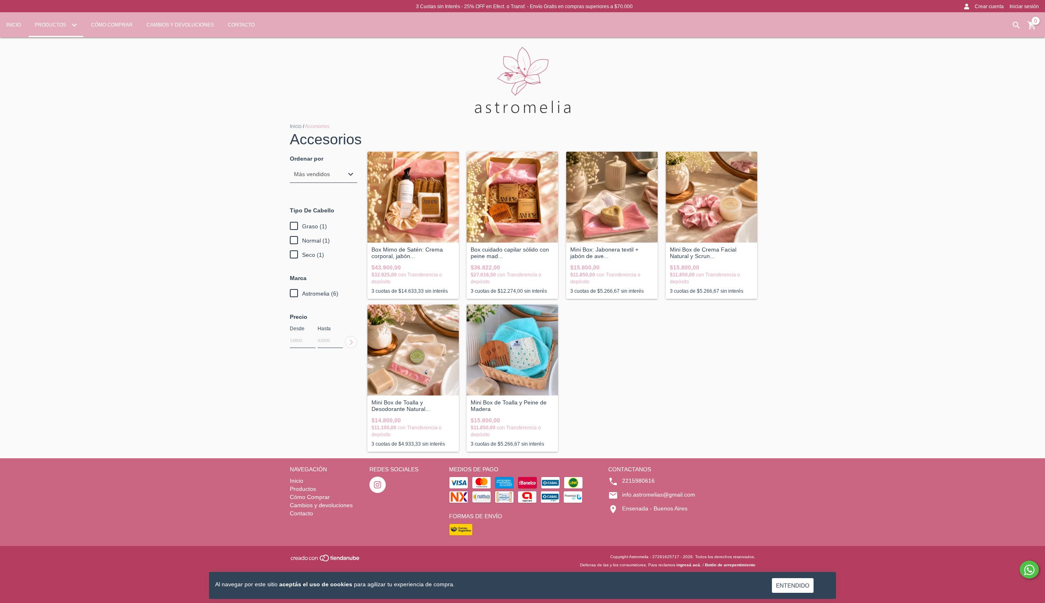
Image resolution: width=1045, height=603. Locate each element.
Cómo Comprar (112, 25)
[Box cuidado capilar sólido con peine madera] (512, 197)
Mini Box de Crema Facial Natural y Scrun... (703, 253)
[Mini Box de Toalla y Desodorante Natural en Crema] (413, 350)
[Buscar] (1016, 25)
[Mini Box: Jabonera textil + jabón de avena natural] (612, 197)
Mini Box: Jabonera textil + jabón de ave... (604, 253)
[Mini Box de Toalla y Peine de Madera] (512, 350)
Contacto (241, 25)
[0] (1032, 28)
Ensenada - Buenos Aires (654, 508)
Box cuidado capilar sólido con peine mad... (510, 253)
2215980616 (638, 480)
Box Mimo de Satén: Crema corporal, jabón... (407, 253)
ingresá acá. (688, 565)
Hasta (324, 328)
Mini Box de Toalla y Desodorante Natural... (400, 406)
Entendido (792, 585)
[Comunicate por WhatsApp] (1029, 570)
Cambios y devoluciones (180, 25)
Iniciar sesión (1024, 6)
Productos (51, 25)
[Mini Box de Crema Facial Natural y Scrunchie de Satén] (711, 197)
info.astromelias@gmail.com (658, 494)
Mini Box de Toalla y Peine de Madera (509, 406)
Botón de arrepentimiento (730, 565)
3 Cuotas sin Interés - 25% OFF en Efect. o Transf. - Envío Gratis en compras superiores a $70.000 (524, 6)
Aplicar (351, 342)
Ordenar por (306, 159)
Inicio (13, 25)
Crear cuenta (989, 6)
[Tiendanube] (325, 561)
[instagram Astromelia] (377, 485)
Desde (297, 328)
